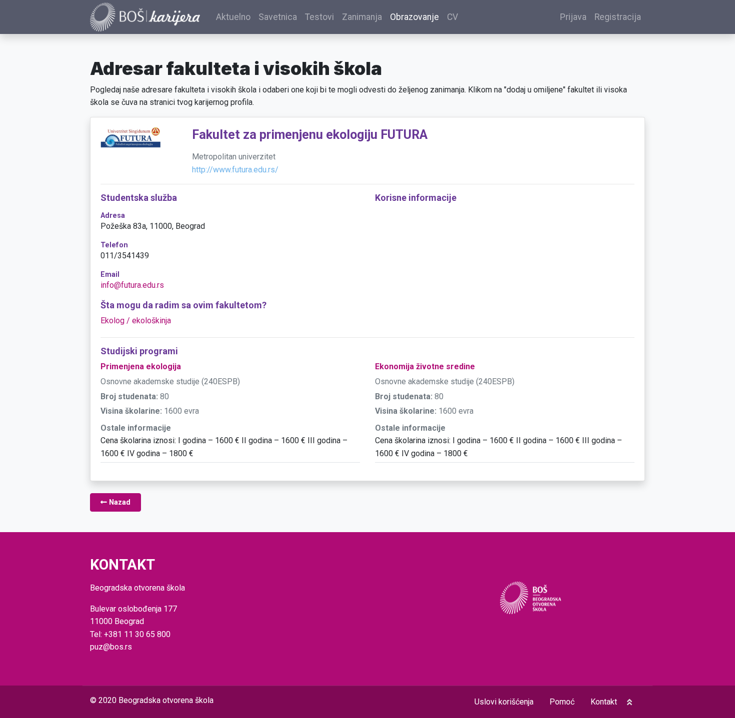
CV (452, 17)
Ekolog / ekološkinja (135, 320)
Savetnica (277, 17)
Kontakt (603, 702)
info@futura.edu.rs (132, 285)
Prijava (573, 17)
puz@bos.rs (111, 647)
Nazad (118, 502)
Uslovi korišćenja (504, 702)
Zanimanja (362, 17)
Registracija (617, 17)
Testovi (319, 17)
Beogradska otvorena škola (166, 700)
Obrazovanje (414, 17)
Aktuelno (233, 17)
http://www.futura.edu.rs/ (235, 169)
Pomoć (562, 702)
